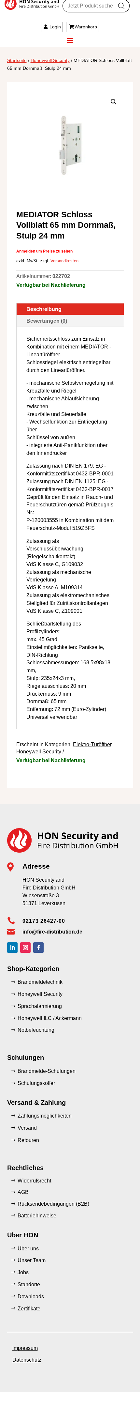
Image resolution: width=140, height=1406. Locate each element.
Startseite (17, 60)
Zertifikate (29, 1308)
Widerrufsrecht (34, 1180)
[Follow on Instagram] (25, 947)
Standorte (29, 1284)
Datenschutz (26, 1360)
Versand (27, 1128)
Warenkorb (86, 26)
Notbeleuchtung (36, 1030)
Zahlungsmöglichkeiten (45, 1116)
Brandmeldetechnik (40, 982)
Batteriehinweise (37, 1215)
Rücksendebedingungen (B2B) (53, 1204)
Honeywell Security (50, 60)
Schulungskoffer (36, 1083)
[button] (113, 102)
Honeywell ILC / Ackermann (50, 1018)
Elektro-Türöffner (92, 744)
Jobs (23, 1272)
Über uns (28, 1248)
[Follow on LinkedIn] (12, 947)
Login (55, 26)
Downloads (31, 1296)
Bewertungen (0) (46, 321)
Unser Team (32, 1260)
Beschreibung (44, 309)
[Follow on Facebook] (38, 947)
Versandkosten (64, 261)
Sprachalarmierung (40, 1006)
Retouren (28, 1140)
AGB (23, 1192)
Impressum (25, 1348)
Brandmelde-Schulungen (47, 1071)
